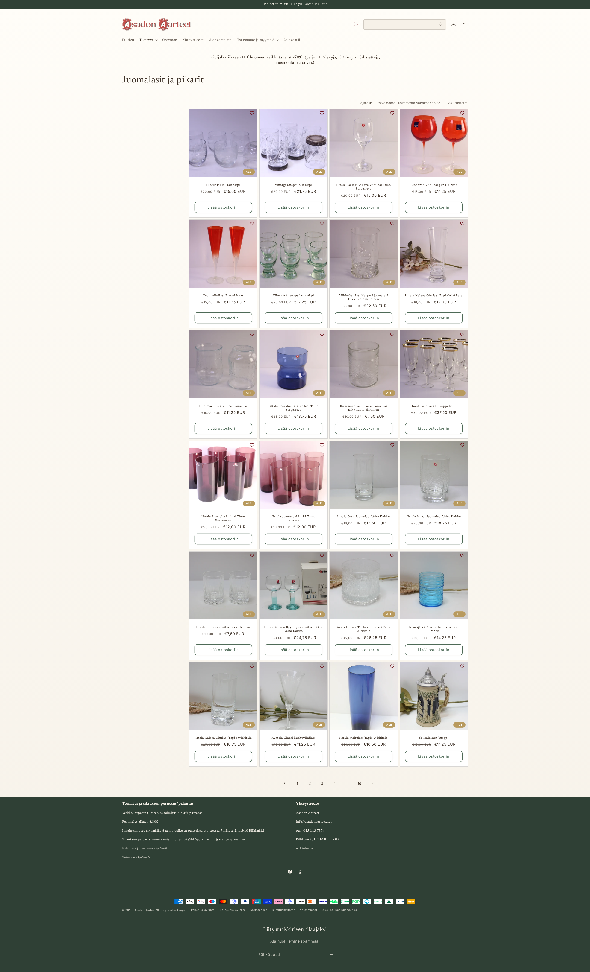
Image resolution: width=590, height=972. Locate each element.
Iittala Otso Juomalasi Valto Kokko (363, 516)
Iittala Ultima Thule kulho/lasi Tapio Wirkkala (363, 629)
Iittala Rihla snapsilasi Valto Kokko (223, 627)
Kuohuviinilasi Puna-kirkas (223, 295)
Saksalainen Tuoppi (433, 737)
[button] (148, 40)
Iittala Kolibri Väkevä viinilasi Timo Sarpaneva (363, 186)
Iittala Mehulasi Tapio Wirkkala (363, 737)
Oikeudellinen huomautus (339, 909)
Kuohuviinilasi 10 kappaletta (434, 406)
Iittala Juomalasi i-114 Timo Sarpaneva (223, 518)
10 (359, 783)
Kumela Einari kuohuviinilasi (293, 737)
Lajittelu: (365, 103)
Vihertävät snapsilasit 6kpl (293, 295)
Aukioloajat (304, 848)
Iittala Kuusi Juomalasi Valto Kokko (434, 516)
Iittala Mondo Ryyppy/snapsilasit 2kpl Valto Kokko (293, 629)
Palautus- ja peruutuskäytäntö (144, 848)
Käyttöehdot (258, 909)
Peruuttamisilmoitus (166, 839)
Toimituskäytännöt (136, 857)
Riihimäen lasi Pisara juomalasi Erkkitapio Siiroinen (363, 408)
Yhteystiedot (308, 909)
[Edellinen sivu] (285, 783)
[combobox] (404, 24)
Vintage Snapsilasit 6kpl (293, 184)
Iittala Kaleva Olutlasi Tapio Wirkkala (434, 295)
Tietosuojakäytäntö (232, 909)
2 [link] (310, 783)
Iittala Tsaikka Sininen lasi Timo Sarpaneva (293, 408)
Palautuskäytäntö (203, 909)
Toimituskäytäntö (283, 909)
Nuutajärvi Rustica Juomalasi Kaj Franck (433, 629)
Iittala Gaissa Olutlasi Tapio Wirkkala (223, 737)
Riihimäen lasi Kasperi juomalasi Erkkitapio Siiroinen (363, 297)
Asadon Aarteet (145, 910)
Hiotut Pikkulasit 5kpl (223, 184)
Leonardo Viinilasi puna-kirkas (433, 184)
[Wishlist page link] (356, 24)
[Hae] (441, 24)
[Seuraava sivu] (372, 783)
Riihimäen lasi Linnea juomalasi (223, 406)
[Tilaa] (331, 954)
